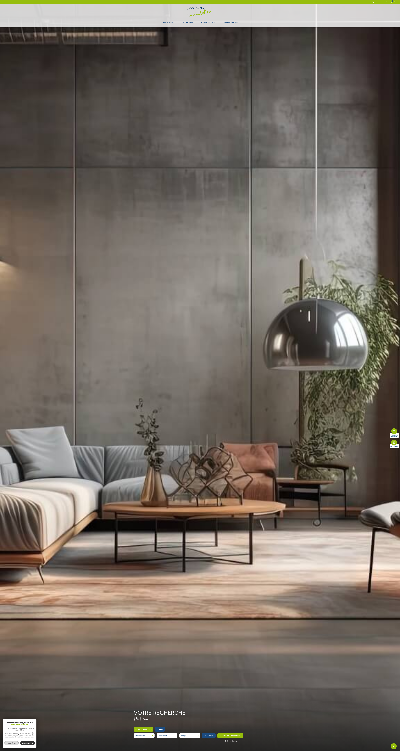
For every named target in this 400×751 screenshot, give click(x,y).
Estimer (160, 729)
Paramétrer (11, 743)
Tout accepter (27, 743)
